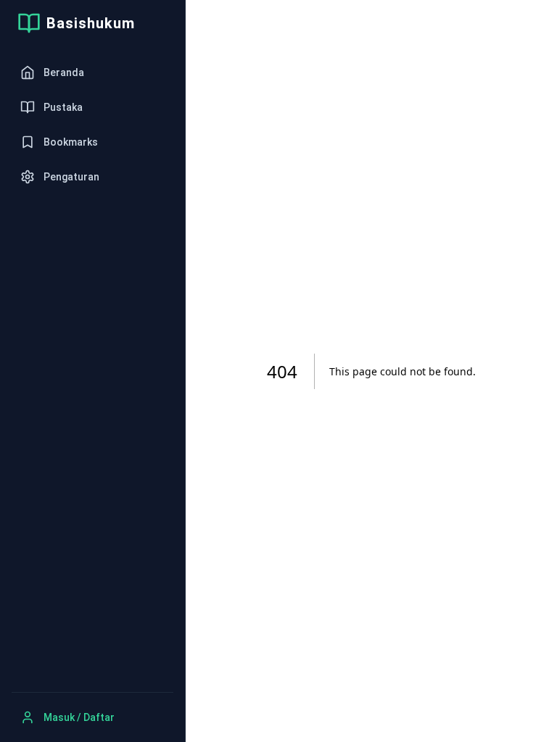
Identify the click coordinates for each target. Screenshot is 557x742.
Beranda (64, 72)
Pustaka (63, 107)
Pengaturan (71, 177)
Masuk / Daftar (79, 717)
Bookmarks (71, 142)
